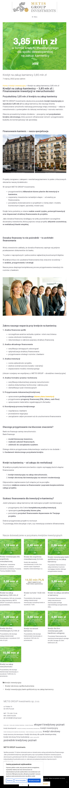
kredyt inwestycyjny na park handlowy (34, 731)
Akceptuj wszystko (34, 780)
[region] (23, 772)
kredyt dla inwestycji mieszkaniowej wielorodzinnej (28, 728)
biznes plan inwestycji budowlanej (17, 725)
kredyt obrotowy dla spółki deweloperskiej (40, 734)
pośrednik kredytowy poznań (20, 740)
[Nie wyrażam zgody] (67, 782)
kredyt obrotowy (51, 731)
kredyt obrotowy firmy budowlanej (16, 737)
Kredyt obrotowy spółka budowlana (19, 686)
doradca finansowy (29, 725)
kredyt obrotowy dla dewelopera (14, 734)
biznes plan (6, 725)
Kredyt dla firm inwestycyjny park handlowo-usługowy (56, 630)
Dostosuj (9, 780)
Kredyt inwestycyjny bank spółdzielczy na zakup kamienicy (58, 559)
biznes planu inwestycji (44, 396)
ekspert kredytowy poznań (49, 724)
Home (5, 86)
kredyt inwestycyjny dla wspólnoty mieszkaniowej (14, 731)
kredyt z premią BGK (34, 737)
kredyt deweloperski (10, 728)
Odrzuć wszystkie (20, 780)
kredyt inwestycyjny (18, 86)
